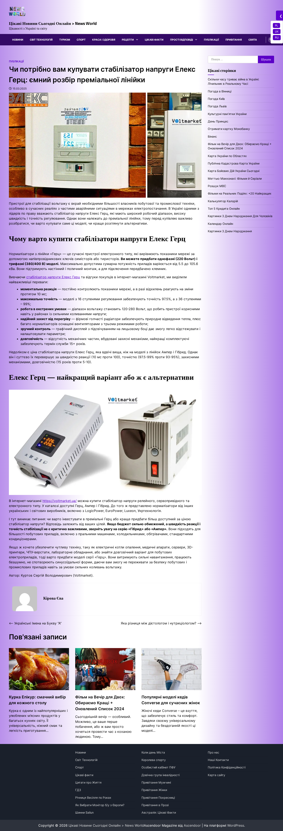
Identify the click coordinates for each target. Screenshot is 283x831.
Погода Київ (216, 98)
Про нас (213, 752)
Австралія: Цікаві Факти (159, 812)
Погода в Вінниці (219, 91)
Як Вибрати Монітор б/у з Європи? (99, 805)
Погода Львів (217, 106)
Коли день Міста (153, 752)
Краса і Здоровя (103, 39)
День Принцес (218, 121)
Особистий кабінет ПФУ (158, 767)
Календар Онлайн (220, 223)
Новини (17, 39)
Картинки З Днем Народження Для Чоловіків (240, 216)
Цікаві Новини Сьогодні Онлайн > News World (53, 23)
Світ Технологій (41, 39)
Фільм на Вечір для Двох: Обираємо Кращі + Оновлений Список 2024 (100, 703)
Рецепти (128, 39)
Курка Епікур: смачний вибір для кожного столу (37, 700)
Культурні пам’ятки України (227, 113)
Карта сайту (216, 775)
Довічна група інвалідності (161, 775)
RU (277, 37)
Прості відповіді (181, 39)
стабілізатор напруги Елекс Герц (53, 277)
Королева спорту (154, 760)
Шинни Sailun (84, 812)
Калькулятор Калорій (223, 201)
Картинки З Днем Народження (230, 231)
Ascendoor (192, 825)
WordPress (235, 825)
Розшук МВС (217, 186)
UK (276, 31)
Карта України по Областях (227, 155)
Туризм (64, 39)
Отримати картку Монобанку (229, 129)
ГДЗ (78, 790)
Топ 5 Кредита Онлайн (224, 208)
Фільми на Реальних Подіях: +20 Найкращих (239, 193)
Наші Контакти (218, 760)
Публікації (211, 39)
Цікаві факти (154, 39)
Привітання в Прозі (155, 805)
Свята (252, 39)
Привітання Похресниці (158, 797)
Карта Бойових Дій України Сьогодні (233, 171)
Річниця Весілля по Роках (93, 797)
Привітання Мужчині (156, 782)
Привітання (233, 39)
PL (276, 25)
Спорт (81, 39)
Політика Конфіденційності (227, 767)
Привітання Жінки (154, 790)
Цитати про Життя (88, 782)
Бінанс (212, 136)
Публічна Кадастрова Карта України (233, 163)
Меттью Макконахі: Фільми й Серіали (235, 178)
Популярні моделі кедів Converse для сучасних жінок (171, 700)
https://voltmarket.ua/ (59, 501)
